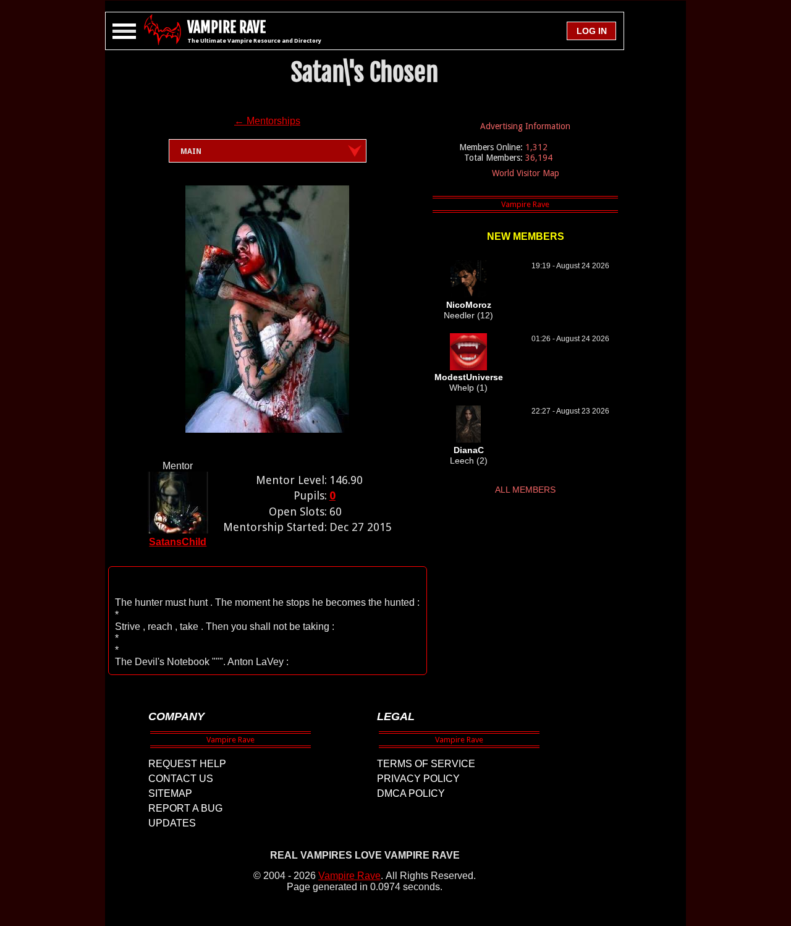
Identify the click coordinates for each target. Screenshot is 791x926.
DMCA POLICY (411, 793)
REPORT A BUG (185, 808)
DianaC (469, 450)
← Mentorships (267, 121)
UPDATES (172, 823)
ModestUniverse (468, 377)
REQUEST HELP (187, 763)
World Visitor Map (525, 173)
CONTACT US (180, 778)
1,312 (536, 147)
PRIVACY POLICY (418, 778)
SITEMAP (170, 793)
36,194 (538, 158)
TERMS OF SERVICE (426, 763)
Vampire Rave (349, 875)
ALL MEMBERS (525, 490)
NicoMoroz (468, 305)
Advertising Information (525, 126)
